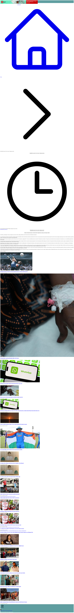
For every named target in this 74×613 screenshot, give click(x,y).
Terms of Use (2, 610)
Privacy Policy (5, 610)
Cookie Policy (9, 610)
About (11, 610)
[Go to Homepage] (2, 608)
